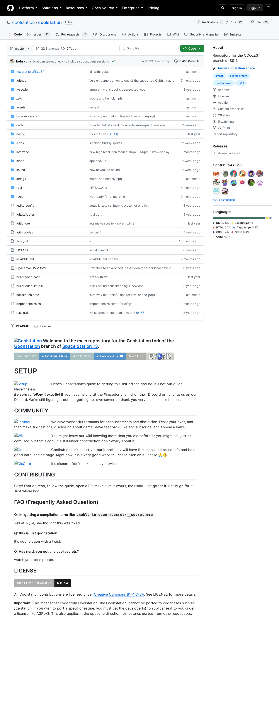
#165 (141, 312)
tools (19, 196)
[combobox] (151, 48)
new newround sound (104, 170)
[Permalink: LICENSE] (11, 570)
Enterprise (131, 8)
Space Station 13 (80, 346)
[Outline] (198, 326)
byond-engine (239, 75)
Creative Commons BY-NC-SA (119, 594)
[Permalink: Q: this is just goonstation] (11, 533)
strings (21, 179)
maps (20, 161)
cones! (94, 107)
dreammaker (224, 83)
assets (21, 107)
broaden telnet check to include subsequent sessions (71, 61)
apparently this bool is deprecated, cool (117, 89)
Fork (236, 22)
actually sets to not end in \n (119, 205)
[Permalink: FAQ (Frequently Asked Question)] (11, 502)
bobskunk (23, 61)
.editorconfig (25, 205)
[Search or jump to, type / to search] (222, 7)
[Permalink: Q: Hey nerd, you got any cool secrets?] (11, 551)
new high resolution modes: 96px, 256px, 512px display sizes (133, 152)
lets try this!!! (98, 277)
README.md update (103, 259)
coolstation (23, 22)
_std (19, 98)
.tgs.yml (22, 241)
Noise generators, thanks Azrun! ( (113, 312)
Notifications (210, 22)
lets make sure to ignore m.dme (111, 223)
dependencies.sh (28, 304)
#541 (113, 134)
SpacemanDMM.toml (31, 268)
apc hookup (97, 161)
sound (20, 170)
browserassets (26, 116)
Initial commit (98, 250)
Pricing (153, 8)
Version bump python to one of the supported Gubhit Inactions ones (137, 80)
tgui (19, 187)
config (20, 134)
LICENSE (22, 250)
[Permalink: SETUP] (11, 371)
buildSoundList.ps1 (29, 286)
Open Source (103, 8)
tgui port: (95, 214)
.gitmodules (24, 232)
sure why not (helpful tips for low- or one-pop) (122, 116)
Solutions (50, 8)
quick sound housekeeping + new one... (117, 286)
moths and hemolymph (105, 98)
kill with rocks (99, 71)
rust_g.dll (22, 312)
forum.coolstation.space (236, 68)
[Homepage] (10, 7)
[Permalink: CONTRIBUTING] (11, 474)
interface (22, 152)
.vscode (22, 89)
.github (21, 80)
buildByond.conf (28, 277)
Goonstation (27, 346)
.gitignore (23, 223)
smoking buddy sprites (105, 143)
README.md (25, 259)
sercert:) (95, 232)
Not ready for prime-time (107, 196)
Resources (75, 8)
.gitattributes (25, 214)
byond (220, 75)
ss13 (241, 83)
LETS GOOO (98, 187)
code (20, 125)
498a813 (147, 61)
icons (20, 143)
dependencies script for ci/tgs (110, 304)
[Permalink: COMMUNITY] (11, 410)
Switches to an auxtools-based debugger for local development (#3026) (141, 268)
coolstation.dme (27, 295)
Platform (26, 8)
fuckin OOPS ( (99, 134)
